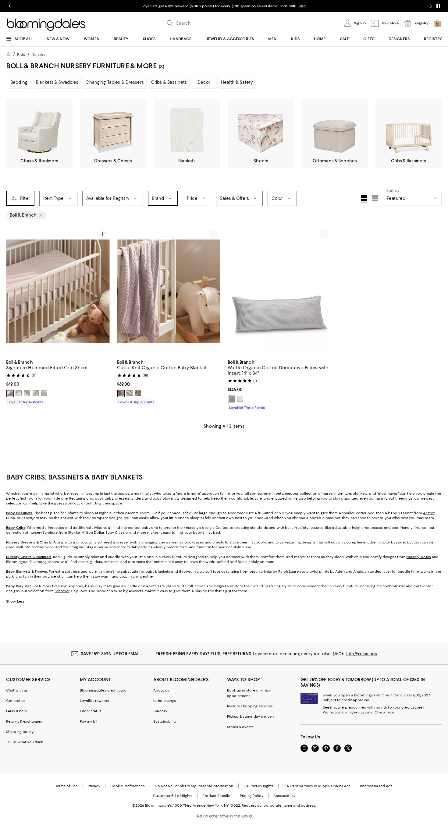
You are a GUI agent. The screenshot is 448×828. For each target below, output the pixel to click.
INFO (302, 6)
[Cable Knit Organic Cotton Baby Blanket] (169, 291)
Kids (21, 54)
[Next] (102, 291)
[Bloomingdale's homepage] (9, 55)
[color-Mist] (44, 393)
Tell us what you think (24, 742)
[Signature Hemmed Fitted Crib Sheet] (58, 291)
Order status (90, 711)
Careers (160, 711)
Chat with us (17, 690)
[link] (58, 381)
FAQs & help (16, 711)
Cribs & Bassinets (169, 82)
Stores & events (240, 727)
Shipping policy (20, 732)
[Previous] (13, 291)
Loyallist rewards (94, 701)
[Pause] (438, 6)
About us (161, 690)
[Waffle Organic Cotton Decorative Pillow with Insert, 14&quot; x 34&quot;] (279, 291)
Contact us (15, 701)
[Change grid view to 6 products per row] (375, 198)
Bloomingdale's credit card (103, 690)
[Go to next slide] (431, 6)
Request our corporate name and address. (279, 805)
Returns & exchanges (24, 721)
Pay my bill (89, 721)
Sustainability (165, 721)
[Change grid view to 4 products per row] (364, 199)
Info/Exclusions (361, 653)
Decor (204, 82)
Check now (384, 712)
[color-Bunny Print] (27, 393)
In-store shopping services (250, 706)
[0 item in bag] (437, 23)
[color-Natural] (36, 393)
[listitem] (224, 6)
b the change (164, 701)
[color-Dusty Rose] (10, 393)
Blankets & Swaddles (57, 82)
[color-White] (19, 393)
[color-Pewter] (232, 399)
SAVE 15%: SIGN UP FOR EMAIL (111, 653)
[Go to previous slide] (9, 6)
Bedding (18, 82)
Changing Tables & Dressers (115, 82)
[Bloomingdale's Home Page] (46, 25)
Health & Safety (237, 82)
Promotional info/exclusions (347, 712)
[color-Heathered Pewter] (138, 393)
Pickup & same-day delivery (251, 716)
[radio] (10, 393)
